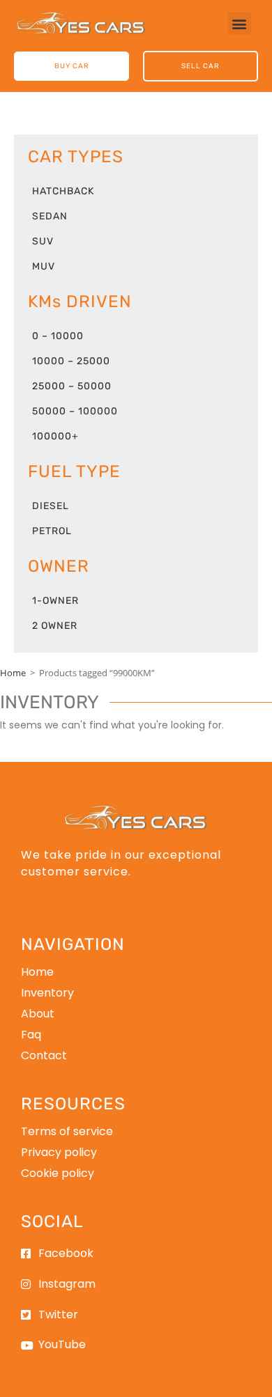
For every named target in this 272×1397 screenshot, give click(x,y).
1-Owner (55, 601)
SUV (43, 241)
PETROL (52, 531)
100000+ (55, 436)
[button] (239, 23)
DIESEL (50, 506)
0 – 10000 (58, 336)
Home (13, 672)
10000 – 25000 (71, 361)
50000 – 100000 (75, 411)
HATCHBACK (63, 191)
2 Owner (54, 626)
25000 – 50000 (72, 386)
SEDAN (50, 216)
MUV (43, 266)
